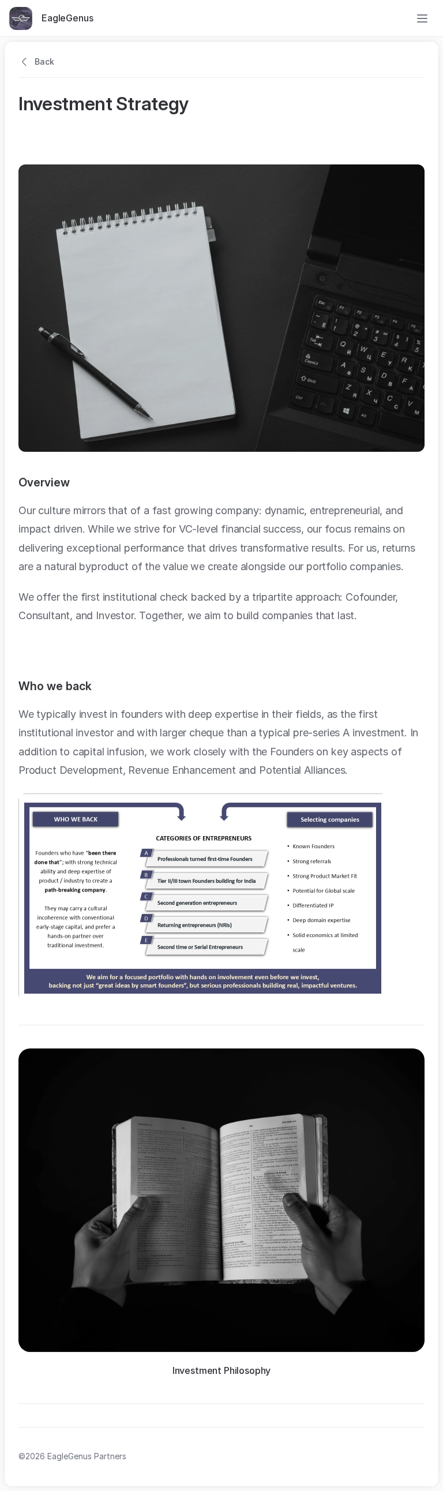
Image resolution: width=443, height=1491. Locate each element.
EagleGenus (67, 18)
